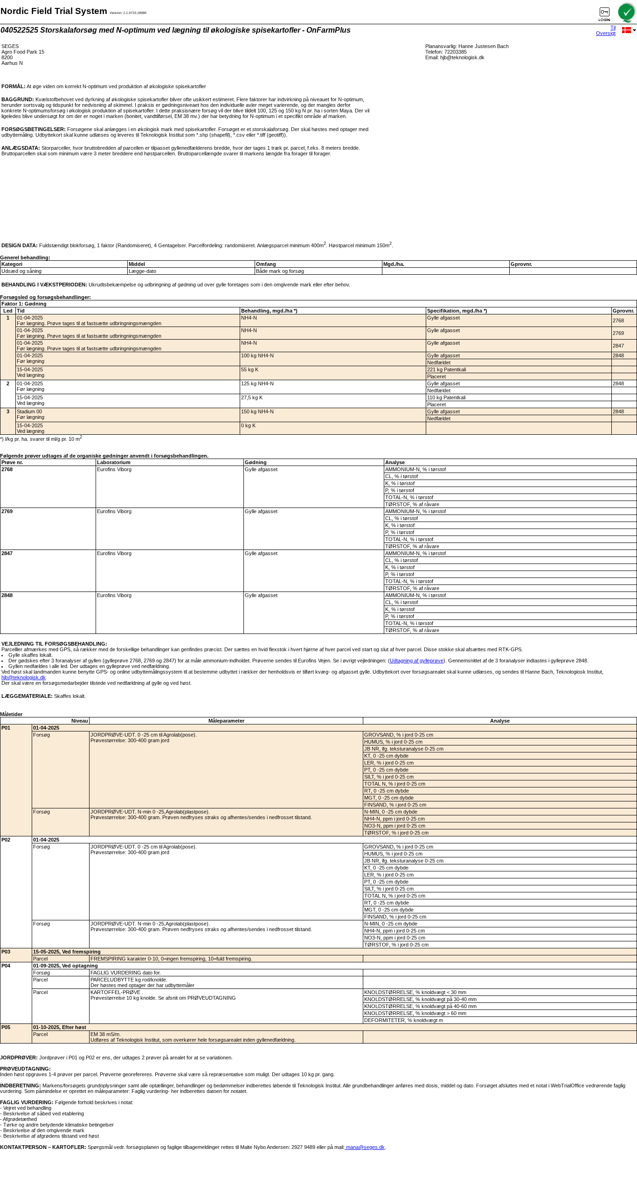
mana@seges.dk (365, 1147)
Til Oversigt (606, 30)
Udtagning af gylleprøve (416, 660)
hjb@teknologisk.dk (23, 677)
